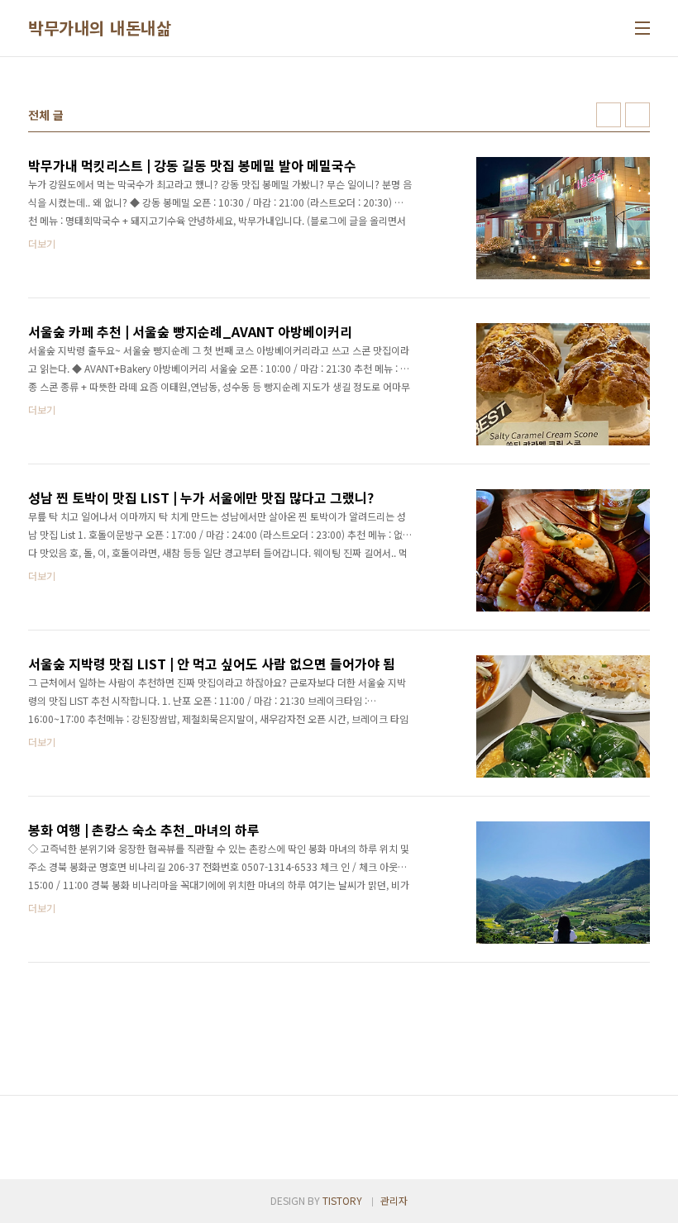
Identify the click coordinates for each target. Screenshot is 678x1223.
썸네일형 (608, 114)
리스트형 (637, 114)
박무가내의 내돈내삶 (99, 28)
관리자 (394, 1200)
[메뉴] (642, 28)
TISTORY (342, 1200)
